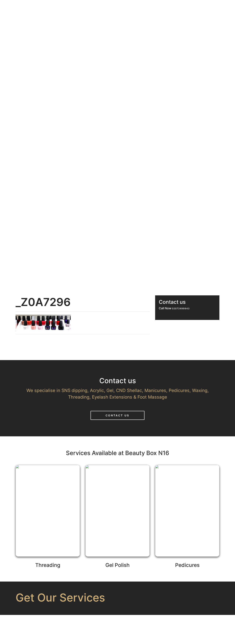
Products (188, 7)
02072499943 (181, 308)
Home (105, 7)
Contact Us (117, 415)
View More (48, 523)
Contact (216, 7)
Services (159, 7)
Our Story (130, 7)
